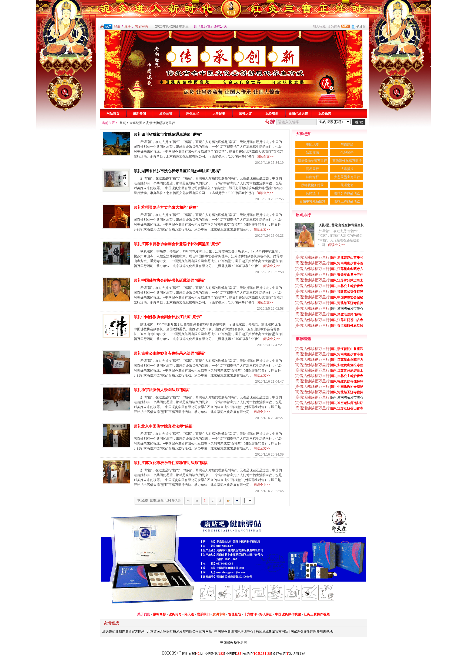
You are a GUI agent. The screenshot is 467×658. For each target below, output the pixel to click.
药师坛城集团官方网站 (272, 631)
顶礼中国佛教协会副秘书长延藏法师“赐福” (170, 280)
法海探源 (312, 153)
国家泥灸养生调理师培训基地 (312, 631)
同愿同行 (312, 169)
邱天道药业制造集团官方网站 (123, 631)
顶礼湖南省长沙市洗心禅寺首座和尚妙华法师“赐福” (177, 171)
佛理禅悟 (347, 153)
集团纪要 (312, 144)
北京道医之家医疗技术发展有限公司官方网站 (179, 631)
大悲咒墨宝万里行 (347, 177)
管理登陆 (234, 614)
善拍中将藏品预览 (312, 201)
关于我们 (143, 614)
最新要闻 (139, 113)
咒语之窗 (347, 185)
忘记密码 (141, 26)
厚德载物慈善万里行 (312, 161)
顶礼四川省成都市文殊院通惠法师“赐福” (168, 134)
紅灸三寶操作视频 (317, 614)
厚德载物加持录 (312, 185)
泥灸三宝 (192, 113)
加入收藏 (319, 26)
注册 (127, 26)
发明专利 (218, 614)
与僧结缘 (347, 144)
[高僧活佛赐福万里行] (313, 257)
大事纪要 (218, 113)
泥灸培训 (271, 113)
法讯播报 (347, 169)
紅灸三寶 (165, 113)
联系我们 (203, 614)
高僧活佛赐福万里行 (160, 123)
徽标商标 (159, 614)
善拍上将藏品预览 (347, 201)
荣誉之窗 (245, 113)
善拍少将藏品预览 (347, 193)
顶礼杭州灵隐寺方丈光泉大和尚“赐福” (166, 207)
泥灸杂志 (324, 113)
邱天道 (189, 614)
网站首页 (112, 113)
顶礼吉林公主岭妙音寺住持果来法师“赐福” (170, 353)
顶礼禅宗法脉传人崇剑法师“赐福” (162, 390)
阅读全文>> (265, 156)
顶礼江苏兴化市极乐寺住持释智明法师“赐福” (171, 462)
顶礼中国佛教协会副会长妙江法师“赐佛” (168, 317)
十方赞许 (250, 614)
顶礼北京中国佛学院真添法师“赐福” (164, 426)
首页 (122, 123)
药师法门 (312, 193)
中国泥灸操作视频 (288, 614)
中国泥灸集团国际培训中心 (233, 631)
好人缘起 (265, 614)
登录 (117, 26)
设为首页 (333, 26)
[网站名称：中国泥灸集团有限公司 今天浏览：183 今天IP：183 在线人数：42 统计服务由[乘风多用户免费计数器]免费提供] (171, 654)
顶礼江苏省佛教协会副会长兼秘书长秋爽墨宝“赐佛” (177, 244)
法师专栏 (312, 177)
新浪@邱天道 (298, 113)
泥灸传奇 (175, 614)
